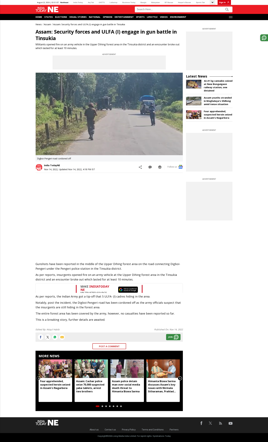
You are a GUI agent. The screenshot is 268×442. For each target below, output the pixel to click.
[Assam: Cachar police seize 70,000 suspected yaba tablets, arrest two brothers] (91, 368)
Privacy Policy (129, 429)
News (39, 24)
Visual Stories (78, 16)
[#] (55, 337)
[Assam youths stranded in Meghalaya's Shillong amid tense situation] (193, 101)
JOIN (170, 337)
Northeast (64, 2)
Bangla (143, 2)
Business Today (128, 2)
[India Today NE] (47, 9)
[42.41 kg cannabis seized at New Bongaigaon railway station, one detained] (193, 84)
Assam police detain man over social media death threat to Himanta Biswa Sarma (126, 386)
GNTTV (102, 2)
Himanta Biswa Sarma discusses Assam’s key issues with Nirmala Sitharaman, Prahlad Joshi (162, 386)
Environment (178, 16)
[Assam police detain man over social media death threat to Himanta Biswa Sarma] (127, 368)
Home (39, 16)
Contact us (110, 429)
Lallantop (113, 2)
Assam (47, 24)
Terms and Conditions (153, 429)
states (48, 16)
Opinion (107, 16)
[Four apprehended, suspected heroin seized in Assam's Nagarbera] (55, 368)
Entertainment (124, 16)
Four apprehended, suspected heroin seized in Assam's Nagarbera (55, 384)
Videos (164, 16)
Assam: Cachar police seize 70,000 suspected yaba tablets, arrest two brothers (90, 386)
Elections (61, 16)
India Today (78, 2)
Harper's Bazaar (184, 2)
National (94, 16)
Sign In (222, 2)
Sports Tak (200, 2)
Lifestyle (152, 16)
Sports (140, 16)
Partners (174, 429)
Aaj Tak (91, 2)
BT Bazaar (169, 2)
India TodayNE (52, 165)
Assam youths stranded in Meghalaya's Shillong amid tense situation (218, 101)
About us (94, 429)
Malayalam (155, 2)
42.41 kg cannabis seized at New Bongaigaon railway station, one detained (218, 85)
